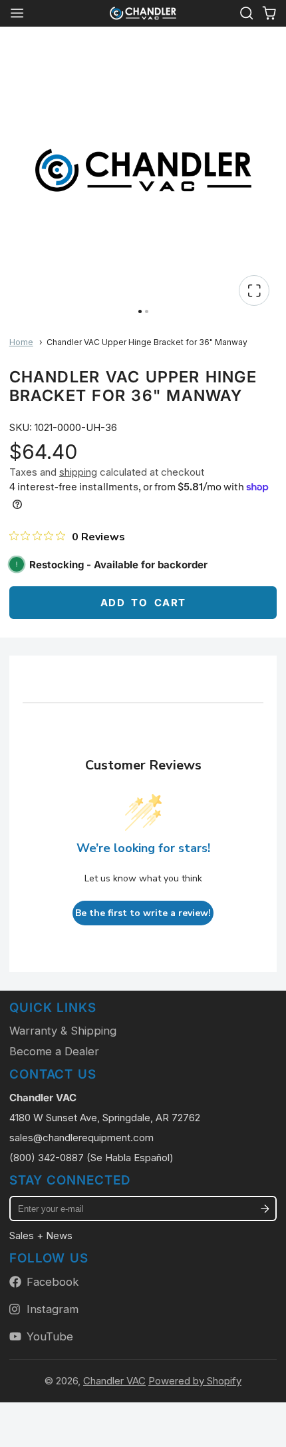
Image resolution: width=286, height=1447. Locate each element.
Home (21, 342)
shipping (78, 472)
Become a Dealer (54, 1051)
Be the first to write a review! (143, 913)
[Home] (143, 13)
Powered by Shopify (194, 1380)
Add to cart (143, 602)
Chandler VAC (114, 1380)
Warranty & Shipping (62, 1030)
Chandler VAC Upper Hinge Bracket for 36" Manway (147, 342)
